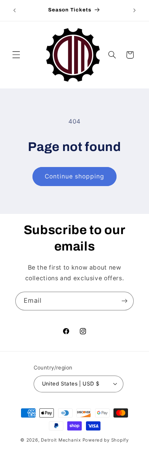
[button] (16, 55)
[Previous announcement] (14, 10)
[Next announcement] (134, 10)
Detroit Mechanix (61, 440)
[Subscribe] (124, 301)
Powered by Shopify (106, 440)
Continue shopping (75, 176)
